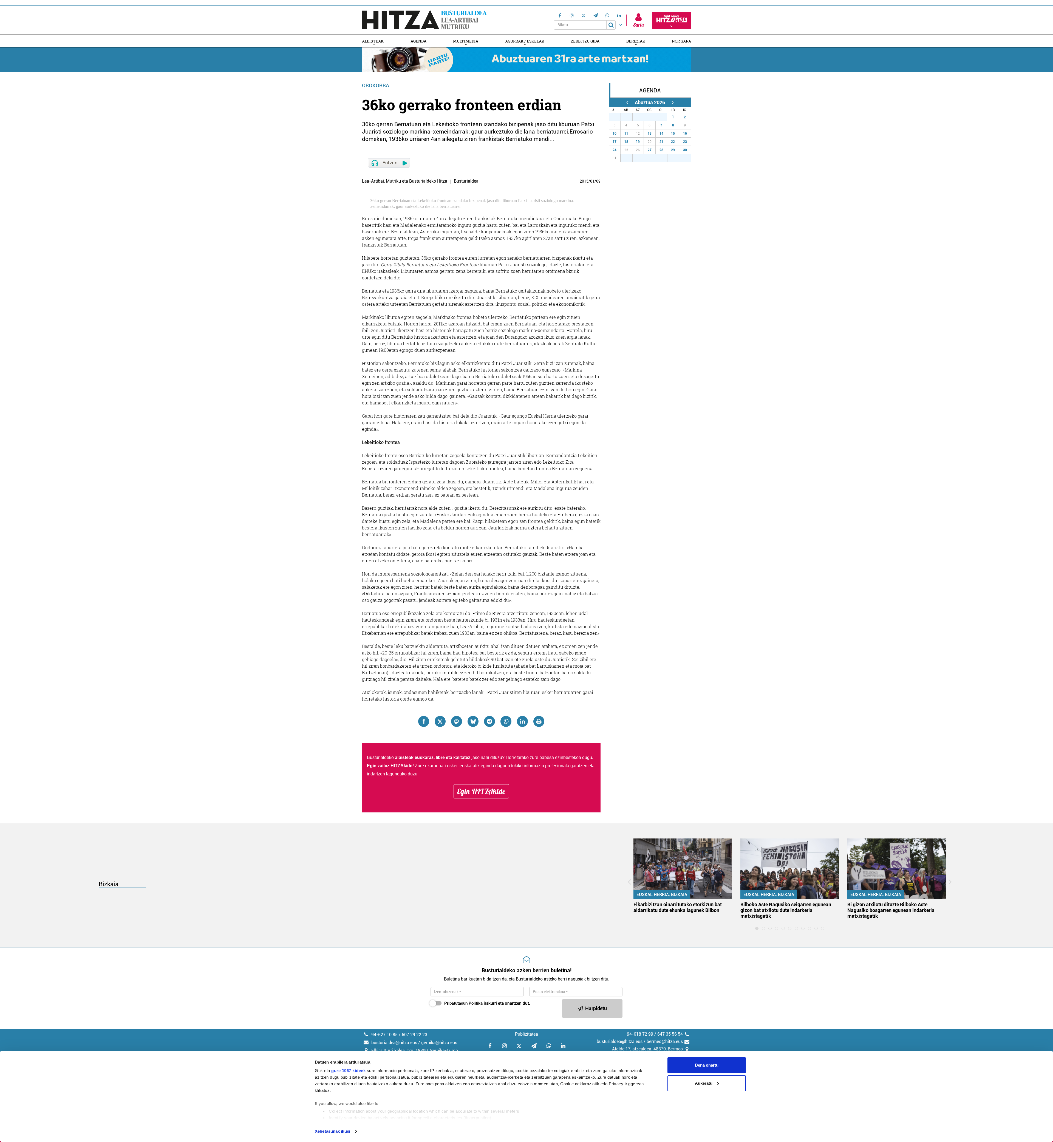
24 (614, 150)
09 (598, 181)
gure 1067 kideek (348, 1070)
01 (592, 181)
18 (626, 142)
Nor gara (681, 41)
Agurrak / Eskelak (524, 41)
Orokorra (375, 85)
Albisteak (373, 41)
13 (650, 133)
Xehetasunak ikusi (332, 1131)
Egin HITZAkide (481, 791)
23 (685, 142)
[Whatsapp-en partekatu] (505, 721)
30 (653, 117)
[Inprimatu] (538, 721)
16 (685, 133)
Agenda (418, 41)
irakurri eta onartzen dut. (487, 1003)
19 (638, 142)
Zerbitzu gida (585, 41)
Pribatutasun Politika (463, 1003)
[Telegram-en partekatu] (489, 721)
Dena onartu (706, 1065)
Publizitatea (526, 1034)
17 (614, 142)
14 (661, 133)
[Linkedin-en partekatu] (522, 721)
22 (673, 142)
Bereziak (635, 41)
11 (626, 133)
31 (664, 117)
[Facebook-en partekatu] (423, 721)
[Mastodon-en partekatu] (456, 721)
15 (673, 133)
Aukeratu (703, 1083)
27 (618, 117)
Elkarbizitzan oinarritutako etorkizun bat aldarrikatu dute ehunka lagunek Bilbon (677, 907)
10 (614, 133)
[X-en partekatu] (440, 721)
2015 (584, 181)
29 (641, 117)
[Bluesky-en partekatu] (473, 721)
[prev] (627, 102)
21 (661, 142)
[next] (672, 102)
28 (630, 117)
